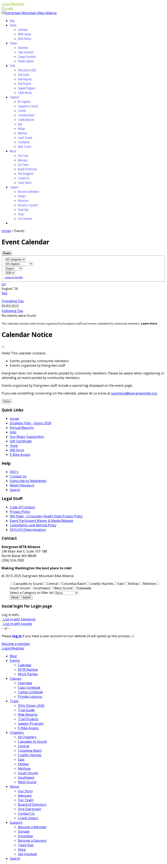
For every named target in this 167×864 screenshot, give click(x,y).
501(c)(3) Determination (28, 529)
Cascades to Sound (28, 106)
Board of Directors (27, 169)
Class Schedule (26, 52)
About (13, 151)
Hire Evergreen (26, 173)
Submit (26, 597)
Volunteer (23, 200)
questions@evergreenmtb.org (134, 393)
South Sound (25, 137)
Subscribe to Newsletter (28, 481)
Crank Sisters (24, 182)
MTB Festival (24, 34)
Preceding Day (13, 301)
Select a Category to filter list (32, 592)
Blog (12, 20)
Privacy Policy (20, 511)
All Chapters (24, 101)
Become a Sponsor (28, 205)
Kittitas (21, 128)
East (20, 124)
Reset (14, 597)
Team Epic (23, 209)
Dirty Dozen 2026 (27, 70)
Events (13, 25)
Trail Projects (24, 83)
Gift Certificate (21, 441)
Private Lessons (25, 61)
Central (22, 110)
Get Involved (25, 218)
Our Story (23, 155)
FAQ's (14, 472)
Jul (3, 284)
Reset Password (22, 485)
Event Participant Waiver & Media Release (41, 520)
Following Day (12, 311)
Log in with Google (17, 623)
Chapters (14, 97)
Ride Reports (25, 79)
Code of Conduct (22, 507)
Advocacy (22, 160)
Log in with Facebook (19, 619)
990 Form (17, 450)
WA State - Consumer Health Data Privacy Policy (46, 516)
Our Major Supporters (27, 436)
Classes (13, 43)
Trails (12, 65)
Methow (22, 133)
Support (14, 187)
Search (15, 490)
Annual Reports (22, 427)
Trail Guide (24, 74)
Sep (4, 293)
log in (17, 636)
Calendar (22, 29)
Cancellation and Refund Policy (33, 525)
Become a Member (28, 191)
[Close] (3, 346)
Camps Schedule (27, 56)
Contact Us (23, 178)
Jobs (13, 432)
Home (6, 231)
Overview (23, 47)
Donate (7, 8)
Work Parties (24, 38)
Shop (21, 214)
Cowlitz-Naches (26, 119)
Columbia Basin (26, 115)
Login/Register (13, 4)
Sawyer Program (26, 88)
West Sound (24, 146)
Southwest (23, 142)
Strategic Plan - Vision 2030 (30, 423)
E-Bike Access (25, 92)
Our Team (23, 164)
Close (6, 401)
